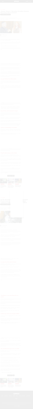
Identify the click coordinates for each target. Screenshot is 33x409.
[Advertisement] (16, 206)
